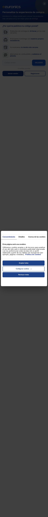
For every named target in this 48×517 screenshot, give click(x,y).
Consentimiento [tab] (9, 237)
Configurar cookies (22, 269)
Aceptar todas (23, 263)
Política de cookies (33, 254)
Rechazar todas (23, 274)
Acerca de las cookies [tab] (36, 237)
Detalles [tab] (22, 237)
